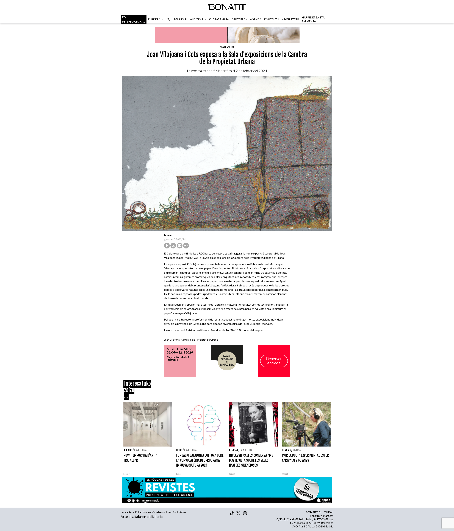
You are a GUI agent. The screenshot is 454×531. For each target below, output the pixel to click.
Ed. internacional (133, 19)
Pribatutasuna (143, 512)
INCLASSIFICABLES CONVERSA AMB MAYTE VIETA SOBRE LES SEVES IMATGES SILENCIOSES (251, 460)
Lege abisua (127, 512)
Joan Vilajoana (172, 339)
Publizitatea (179, 512)
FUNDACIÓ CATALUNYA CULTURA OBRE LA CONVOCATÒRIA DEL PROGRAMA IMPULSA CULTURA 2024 (199, 460)
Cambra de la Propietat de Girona (199, 339)
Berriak (127, 450)
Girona (297, 450)
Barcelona (140, 450)
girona (168, 239)
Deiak (179, 450)
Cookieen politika (161, 512)
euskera (154, 19)
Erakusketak (227, 47)
